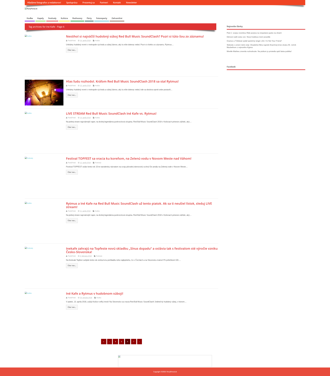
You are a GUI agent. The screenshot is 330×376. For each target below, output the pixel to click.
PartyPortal (72, 41)
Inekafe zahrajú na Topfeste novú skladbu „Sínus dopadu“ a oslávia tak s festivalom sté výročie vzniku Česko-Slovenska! (142, 250)
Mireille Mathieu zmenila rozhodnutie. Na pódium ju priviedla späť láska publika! (259, 51)
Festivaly (52, 18)
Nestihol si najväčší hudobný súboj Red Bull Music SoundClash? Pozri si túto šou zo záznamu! (135, 36)
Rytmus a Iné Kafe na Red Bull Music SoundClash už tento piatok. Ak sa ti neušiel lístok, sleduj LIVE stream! (139, 205)
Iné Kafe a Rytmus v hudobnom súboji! (94, 293)
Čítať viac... (72, 50)
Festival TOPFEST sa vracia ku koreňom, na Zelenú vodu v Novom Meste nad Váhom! (128, 158)
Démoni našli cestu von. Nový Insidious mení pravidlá (248, 37)
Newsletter (131, 2)
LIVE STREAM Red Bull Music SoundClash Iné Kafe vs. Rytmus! (111, 113)
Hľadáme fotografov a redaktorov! (44, 2)
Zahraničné (117, 18)
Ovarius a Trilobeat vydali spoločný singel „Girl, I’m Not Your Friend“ (254, 41)
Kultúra (64, 18)
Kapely (40, 18)
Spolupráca (71, 2)
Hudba (30, 18)
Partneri (104, 2)
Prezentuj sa (88, 2)
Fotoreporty (101, 18)
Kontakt (117, 2)
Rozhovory (77, 18)
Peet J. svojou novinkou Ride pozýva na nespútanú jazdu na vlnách (254, 33)
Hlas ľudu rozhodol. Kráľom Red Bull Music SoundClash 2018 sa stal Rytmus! (122, 81)
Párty (89, 18)
